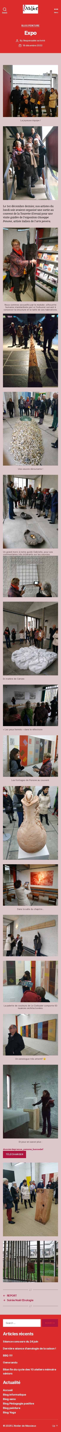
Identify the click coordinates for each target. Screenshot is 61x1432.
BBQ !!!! (7, 1355)
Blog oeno (9, 1399)
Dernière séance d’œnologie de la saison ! (29, 1348)
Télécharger (14, 1154)
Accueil (8, 1390)
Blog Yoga (9, 1412)
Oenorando (10, 1362)
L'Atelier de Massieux (24, 1425)
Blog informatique (14, 1394)
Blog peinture (30, 25)
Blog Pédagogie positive (18, 1403)
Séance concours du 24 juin (20, 1341)
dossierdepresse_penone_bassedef (23, 1149)
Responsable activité (34, 40)
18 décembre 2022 (32, 45)
